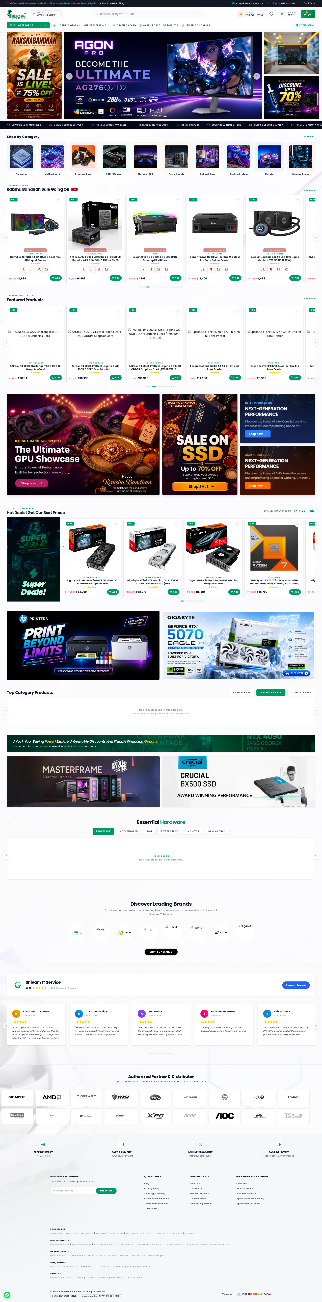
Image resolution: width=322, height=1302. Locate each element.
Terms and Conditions (156, 1203)
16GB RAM (92, 1266)
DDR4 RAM (55, 1266)
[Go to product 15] (171, 287)
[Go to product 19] (179, 287)
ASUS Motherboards (104, 1244)
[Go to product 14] (169, 287)
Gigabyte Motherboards (149, 1244)
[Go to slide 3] (166, 116)
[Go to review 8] (165, 1053)
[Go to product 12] (165, 287)
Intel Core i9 (161, 1233)
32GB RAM (105, 1266)
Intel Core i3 (117, 1233)
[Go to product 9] (159, 287)
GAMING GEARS (69, 25)
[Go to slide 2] (163, 116)
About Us (195, 1183)
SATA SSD (67, 1277)
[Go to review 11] (171, 1053)
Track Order (309, 3)
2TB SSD (90, 1277)
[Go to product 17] (175, 287)
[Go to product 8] (157, 287)
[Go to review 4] (156, 1053)
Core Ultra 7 (191, 1233)
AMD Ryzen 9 (102, 1233)
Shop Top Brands (161, 951)
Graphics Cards (271, 692)
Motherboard (128, 831)
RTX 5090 (124, 1255)
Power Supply (169, 831)
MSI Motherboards (126, 1244)
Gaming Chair (217, 831)
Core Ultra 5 (176, 1233)
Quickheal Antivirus (245, 1193)
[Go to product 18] (177, 287)
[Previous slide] (69, 76)
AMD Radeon (74, 1255)
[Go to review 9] (167, 1053)
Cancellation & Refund (156, 1198)
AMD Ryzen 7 (87, 1233)
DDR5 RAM (68, 1266)
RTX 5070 (100, 1255)
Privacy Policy (151, 1188)
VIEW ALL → (309, 190)
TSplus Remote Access (247, 1203)
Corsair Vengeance (122, 1266)
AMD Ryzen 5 (72, 1233)
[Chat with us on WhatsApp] (7, 1295)
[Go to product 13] (167, 287)
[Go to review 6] (161, 1053)
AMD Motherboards (81, 1244)
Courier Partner (198, 1198)
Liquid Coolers (301, 692)
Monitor (193, 831)
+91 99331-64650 (254, 15)
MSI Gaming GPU (157, 1255)
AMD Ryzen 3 (56, 1233)
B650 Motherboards (196, 1244)
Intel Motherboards (59, 1244)
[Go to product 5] (150, 287)
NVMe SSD (55, 1277)
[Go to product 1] (140, 287)
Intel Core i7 (146, 1233)
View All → (309, 136)
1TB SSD (79, 1277)
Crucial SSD (102, 1277)
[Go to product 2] (142, 287)
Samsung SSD (117, 1277)
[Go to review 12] (173, 1053)
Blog (146, 1183)
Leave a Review (296, 985)
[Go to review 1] (148, 1053)
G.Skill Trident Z (142, 1266)
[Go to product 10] (161, 287)
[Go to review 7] (163, 1053)
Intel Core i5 (132, 1233)
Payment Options (199, 1193)
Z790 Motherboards (173, 1244)
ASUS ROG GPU (139, 1255)
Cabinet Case (241, 692)
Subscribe (106, 1190)
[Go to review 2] (150, 1053)
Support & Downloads (284, 3)
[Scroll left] (6, 238)
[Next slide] (256, 76)
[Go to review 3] (152, 1053)
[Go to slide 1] (159, 116)
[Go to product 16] (173, 287)
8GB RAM (80, 1266)
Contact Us (196, 1188)
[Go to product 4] (146, 287)
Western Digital (135, 1277)
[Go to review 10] (169, 1053)
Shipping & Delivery (154, 1193)
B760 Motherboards (218, 1244)
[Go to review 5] (159, 1053)
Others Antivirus (244, 1188)
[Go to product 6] (153, 287)
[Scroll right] (315, 238)
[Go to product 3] (144, 287)
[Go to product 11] (163, 287)
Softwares (241, 1183)
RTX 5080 (112, 1255)
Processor (103, 831)
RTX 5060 (88, 1255)
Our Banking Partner (201, 1203)
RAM (149, 831)
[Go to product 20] (181, 287)
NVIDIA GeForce (57, 1255)
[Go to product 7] (155, 287)
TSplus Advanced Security (249, 1198)
